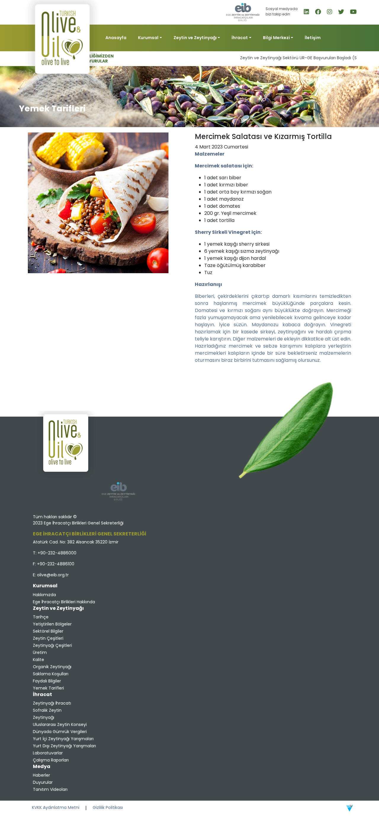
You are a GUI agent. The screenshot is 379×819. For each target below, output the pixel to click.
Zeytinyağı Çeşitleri (52, 645)
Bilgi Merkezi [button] (276, 38)
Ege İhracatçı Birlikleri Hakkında (64, 602)
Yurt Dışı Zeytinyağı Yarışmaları (64, 746)
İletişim (313, 38)
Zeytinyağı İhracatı (52, 703)
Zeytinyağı (43, 717)
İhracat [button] (240, 38)
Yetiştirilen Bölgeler (52, 624)
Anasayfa (115, 38)
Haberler (41, 775)
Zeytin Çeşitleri (48, 638)
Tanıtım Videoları (50, 789)
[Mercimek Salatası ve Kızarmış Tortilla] (98, 202)
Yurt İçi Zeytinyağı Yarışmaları (63, 739)
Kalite (38, 660)
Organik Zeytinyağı (52, 667)
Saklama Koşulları (50, 674)
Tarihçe (41, 617)
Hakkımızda (44, 595)
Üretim (40, 652)
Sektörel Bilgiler (48, 631)
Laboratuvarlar (48, 753)
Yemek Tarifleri (48, 688)
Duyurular (43, 782)
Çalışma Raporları (51, 760)
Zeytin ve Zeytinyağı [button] (195, 38)
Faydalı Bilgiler (47, 681)
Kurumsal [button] (148, 38)
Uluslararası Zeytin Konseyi (60, 724)
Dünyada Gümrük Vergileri (60, 732)
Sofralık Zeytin (47, 710)
